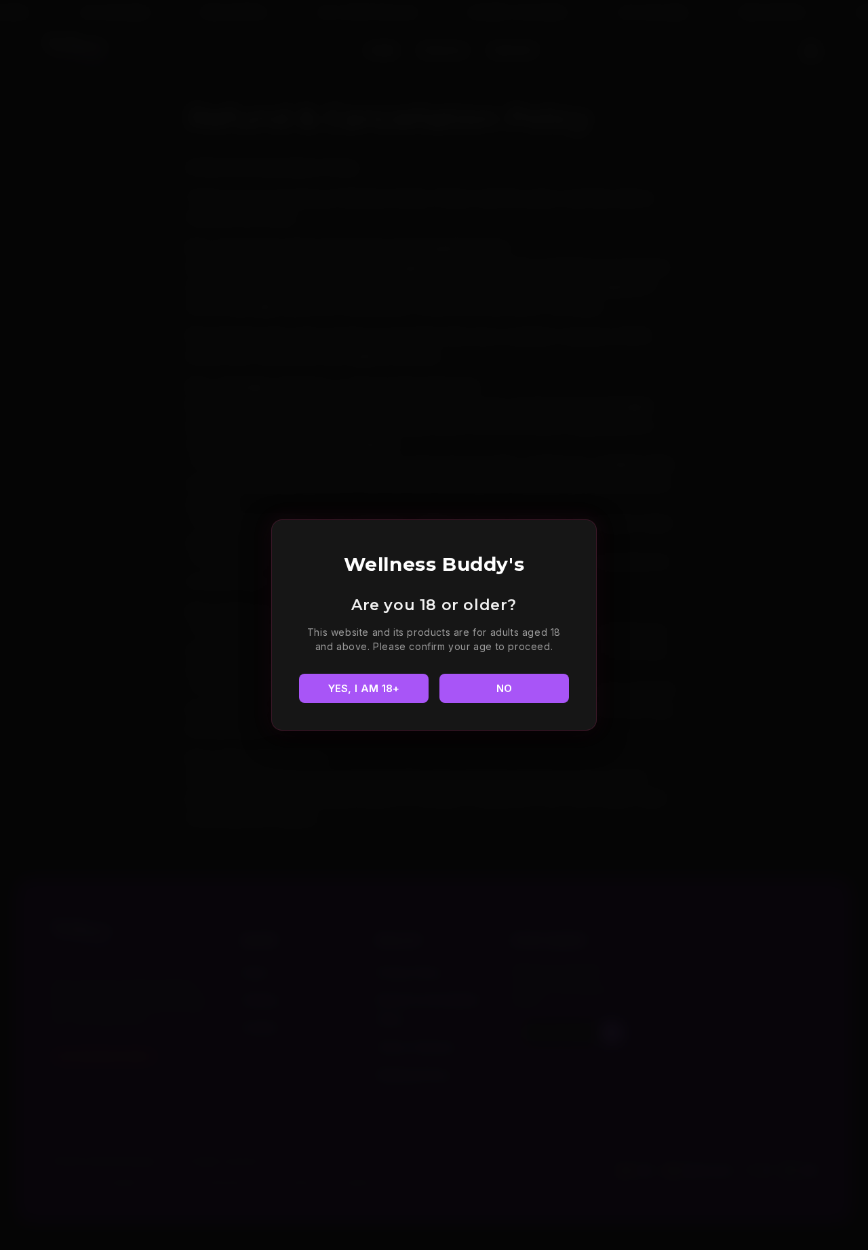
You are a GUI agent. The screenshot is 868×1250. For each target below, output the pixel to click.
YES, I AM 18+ (364, 688)
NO (504, 688)
